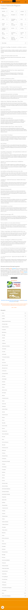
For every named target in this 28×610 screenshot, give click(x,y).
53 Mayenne (14, 458)
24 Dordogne (14, 378)
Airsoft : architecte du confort (7, 78)
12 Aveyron (14, 343)
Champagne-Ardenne (13, 20)
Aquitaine (3, 11)
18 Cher (14, 359)
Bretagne (22, 14)
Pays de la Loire (22, 33)
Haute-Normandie (13, 24)
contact (15, 307)
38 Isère (14, 417)
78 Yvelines (14, 527)
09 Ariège (14, 335)
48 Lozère (14, 444)
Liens (12, 307)
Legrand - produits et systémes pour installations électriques (12, 162)
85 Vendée (14, 546)
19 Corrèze (14, 362)
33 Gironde (14, 403)
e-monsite (23, 305)
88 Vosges (14, 554)
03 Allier (14, 318)
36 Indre (14, 411)
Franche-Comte (3, 24)
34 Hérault (14, 406)
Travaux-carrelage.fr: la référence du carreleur (11, 239)
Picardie (22, 37)
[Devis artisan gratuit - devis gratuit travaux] (14, 293)
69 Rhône (14, 502)
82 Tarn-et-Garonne (14, 538)
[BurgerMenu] (25, 2)
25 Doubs (14, 381)
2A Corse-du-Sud (14, 365)
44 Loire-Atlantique (14, 433)
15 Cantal (14, 351)
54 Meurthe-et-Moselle (14, 461)
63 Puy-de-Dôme (14, 486)
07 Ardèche (14, 329)
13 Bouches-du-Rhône (14, 346)
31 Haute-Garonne (14, 398)
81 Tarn (14, 535)
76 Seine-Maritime (14, 521)
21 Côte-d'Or (14, 370)
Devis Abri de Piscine (5, 109)
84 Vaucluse (14, 543)
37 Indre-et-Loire (14, 414)
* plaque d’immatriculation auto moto (9, 55)
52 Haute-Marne (14, 455)
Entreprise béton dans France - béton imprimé (11, 126)
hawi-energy (4, 143)
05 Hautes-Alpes (14, 324)
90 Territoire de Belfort (14, 560)
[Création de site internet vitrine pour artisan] (14, 284)
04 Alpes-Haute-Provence (14, 321)
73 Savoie (14, 513)
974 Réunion (14, 584)
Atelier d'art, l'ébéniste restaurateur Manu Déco (12, 101)
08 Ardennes (14, 332)
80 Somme (14, 532)
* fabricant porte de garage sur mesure (10, 61)
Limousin (12, 28)
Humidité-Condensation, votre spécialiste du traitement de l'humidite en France (14, 152)
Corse (22, 19)
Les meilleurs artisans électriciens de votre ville (12, 171)
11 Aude (14, 340)
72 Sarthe (14, 510)
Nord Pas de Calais (13, 33)
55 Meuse (14, 464)
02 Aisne (14, 315)
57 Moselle (14, 469)
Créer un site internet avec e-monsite (14, 601)
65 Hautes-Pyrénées (14, 491)
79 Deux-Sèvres (14, 529)
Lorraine (22, 28)
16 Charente (14, 354)
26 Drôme (14, 384)
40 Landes (14, 422)
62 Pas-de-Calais (14, 483)
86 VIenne (14, 549)
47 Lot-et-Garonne (14, 442)
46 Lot (14, 439)
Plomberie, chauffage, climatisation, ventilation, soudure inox (13, 47)
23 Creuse (14, 376)
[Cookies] (2, 607)
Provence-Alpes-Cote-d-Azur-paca (13, 38)
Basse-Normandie (4, 15)
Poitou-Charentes (3, 38)
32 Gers (14, 400)
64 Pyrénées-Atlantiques (14, 488)
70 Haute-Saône (14, 505)
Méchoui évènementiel (6, 189)
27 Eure (14, 387)
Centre (3, 19)
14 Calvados (14, 348)
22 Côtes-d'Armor (14, 373)
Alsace (12, 11)
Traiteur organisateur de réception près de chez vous (13, 231)
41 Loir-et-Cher (14, 425)
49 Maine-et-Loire (14, 447)
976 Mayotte (14, 590)
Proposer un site (14, 277)
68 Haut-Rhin (14, 499)
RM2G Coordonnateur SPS (7, 214)
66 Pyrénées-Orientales (14, 494)
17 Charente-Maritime (14, 357)
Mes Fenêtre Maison (5, 197)
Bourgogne (13, 14)
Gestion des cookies (14, 608)
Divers (14, 593)
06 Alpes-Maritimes (14, 326)
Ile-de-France (22, 24)
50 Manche (14, 450)
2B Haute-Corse (14, 368)
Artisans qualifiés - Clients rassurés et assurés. (11, 87)
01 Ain (14, 313)
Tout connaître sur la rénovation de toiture (10, 223)
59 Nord (14, 475)
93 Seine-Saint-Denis (14, 568)
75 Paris (14, 518)
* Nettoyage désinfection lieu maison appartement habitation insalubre (12, 70)
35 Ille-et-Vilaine (14, 409)
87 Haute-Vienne (14, 551)
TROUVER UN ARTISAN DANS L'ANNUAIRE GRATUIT (10, 300)
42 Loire (14, 428)
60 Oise (14, 477)
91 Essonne (14, 562)
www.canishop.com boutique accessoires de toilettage (13, 248)
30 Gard (14, 395)
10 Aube (14, 337)
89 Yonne (14, 557)
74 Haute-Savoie (14, 516)
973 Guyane (14, 582)
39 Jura (14, 420)
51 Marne (14, 453)
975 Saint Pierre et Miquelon (14, 587)
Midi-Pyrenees (3, 33)
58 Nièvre (14, 472)
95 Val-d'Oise (14, 573)
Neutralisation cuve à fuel (6, 206)
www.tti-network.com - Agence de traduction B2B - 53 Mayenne (13, 257)
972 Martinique (14, 579)
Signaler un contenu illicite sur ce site (14, 603)
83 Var (14, 540)
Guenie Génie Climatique (7, 135)
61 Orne (14, 480)
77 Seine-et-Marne (14, 524)
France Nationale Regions (14, 595)
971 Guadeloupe (14, 576)
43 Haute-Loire (14, 431)
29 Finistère (14, 392)
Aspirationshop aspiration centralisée (9, 94)
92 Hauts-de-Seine (14, 565)
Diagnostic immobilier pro (7, 118)
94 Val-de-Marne (14, 571)
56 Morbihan (14, 466)
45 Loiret (14, 436)
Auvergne (22, 11)
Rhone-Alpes (4, 43)
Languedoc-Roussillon (4, 29)
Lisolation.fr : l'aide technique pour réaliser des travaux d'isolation (13, 180)
